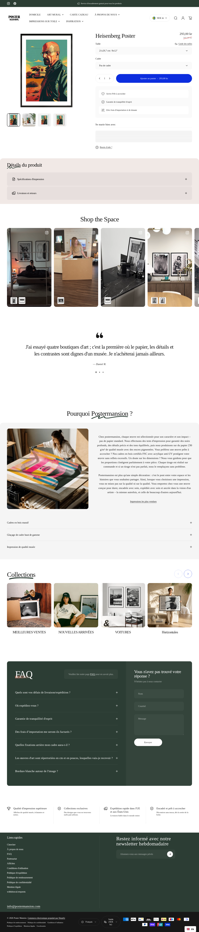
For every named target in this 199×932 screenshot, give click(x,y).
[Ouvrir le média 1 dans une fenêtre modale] (46, 71)
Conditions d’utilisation (55, 922)
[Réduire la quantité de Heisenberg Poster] (99, 78)
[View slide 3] (103, 372)
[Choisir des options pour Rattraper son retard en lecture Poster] (162, 300)
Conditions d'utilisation (17, 868)
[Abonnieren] (170, 854)
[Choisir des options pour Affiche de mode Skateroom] (22, 300)
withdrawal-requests (16, 891)
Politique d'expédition (17, 873)
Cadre (98, 58)
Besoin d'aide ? (106, 147)
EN (192, 929)
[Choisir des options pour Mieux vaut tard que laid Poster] (60, 300)
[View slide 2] (99, 372)
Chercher (11, 844)
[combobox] (190, 929)
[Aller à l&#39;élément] (13, 120)
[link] (23, 906)
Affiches (11, 863)
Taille (98, 44)
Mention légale (14, 887)
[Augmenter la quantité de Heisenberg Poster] (110, 78)
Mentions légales (29, 926)
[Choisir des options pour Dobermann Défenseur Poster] (13, 300)
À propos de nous (15, 849)
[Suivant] (78, 77)
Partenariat (12, 858)
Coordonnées (41, 926)
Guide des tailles (185, 44)
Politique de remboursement (20, 877)
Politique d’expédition (14, 926)
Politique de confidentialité (19, 882)
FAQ (92, 674)
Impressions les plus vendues (143, 501)
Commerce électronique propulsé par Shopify (46, 918)
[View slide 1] (96, 372)
